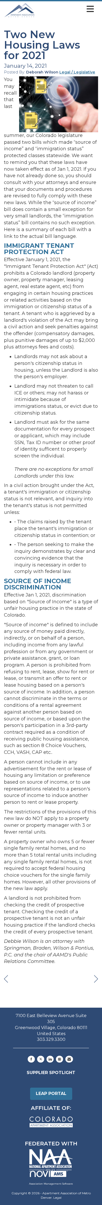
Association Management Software (51, 1183)
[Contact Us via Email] (69, 1059)
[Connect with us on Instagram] (59, 1059)
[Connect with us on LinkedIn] (50, 1059)
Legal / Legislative (77, 72)
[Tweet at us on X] (40, 1059)
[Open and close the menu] (65, 9)
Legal (57, 1198)
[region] (96, 979)
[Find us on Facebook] (31, 1059)
